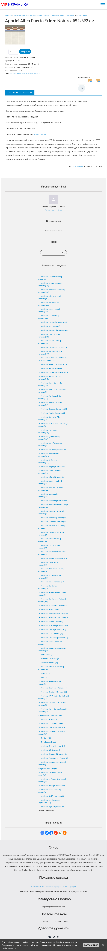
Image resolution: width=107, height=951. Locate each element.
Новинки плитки (37, 886)
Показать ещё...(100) (46, 810)
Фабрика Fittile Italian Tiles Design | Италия (53, 424)
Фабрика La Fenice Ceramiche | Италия (52, 780)
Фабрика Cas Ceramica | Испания (49, 587)
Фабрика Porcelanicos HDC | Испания (51, 533)
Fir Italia (46, 738)
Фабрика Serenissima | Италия (55, 613)
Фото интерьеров (53, 886)
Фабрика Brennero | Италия (54, 558)
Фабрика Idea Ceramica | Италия (49, 791)
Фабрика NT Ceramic (51, 750)
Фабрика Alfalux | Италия (53, 477)
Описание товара (20, 92)
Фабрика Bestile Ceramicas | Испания (51, 352)
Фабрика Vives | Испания (53, 785)
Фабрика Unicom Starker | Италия (50, 482)
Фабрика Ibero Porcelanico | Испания (50, 444)
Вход (60, 210)
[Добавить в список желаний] (98, 80)
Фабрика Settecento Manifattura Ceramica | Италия (52, 359)
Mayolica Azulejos (49, 742)
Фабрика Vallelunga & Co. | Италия (50, 397)
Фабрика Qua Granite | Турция (54, 758)
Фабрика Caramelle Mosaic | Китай (50, 774)
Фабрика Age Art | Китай (52, 807)
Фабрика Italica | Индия (47, 769)
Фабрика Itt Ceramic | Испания (48, 461)
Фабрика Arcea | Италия (52, 609)
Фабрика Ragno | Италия (53, 466)
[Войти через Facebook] (51, 833)
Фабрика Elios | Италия (52, 634)
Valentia (45, 673)
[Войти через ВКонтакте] (47, 833)
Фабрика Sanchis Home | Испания (49, 342)
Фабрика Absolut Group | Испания (49, 377)
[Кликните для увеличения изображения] (15, 34)
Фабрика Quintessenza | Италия (49, 438)
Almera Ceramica (49, 663)
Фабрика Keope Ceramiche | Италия (50, 643)
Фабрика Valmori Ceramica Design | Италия (53, 506)
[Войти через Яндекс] (56, 833)
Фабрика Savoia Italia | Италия (48, 495)
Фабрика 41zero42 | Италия (54, 501)
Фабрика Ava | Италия (51, 326)
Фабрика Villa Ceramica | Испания (49, 297)
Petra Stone (47, 655)
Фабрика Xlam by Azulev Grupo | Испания (52, 570)
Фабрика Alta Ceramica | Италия (49, 682)
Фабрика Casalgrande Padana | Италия (52, 600)
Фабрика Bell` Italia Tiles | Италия (49, 418)
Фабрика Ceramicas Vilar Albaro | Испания (52, 553)
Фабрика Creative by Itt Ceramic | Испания (52, 703)
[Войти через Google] (60, 833)
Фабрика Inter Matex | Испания (48, 431)
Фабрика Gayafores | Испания (55, 617)
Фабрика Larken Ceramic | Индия (50, 278)
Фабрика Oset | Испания (52, 582)
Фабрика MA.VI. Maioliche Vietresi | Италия (53, 697)
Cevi (44, 677)
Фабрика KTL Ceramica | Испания (49, 576)
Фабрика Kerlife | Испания (52, 796)
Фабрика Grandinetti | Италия (54, 605)
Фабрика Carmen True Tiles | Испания (51, 512)
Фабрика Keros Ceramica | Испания (50, 472)
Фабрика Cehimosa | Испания (54, 688)
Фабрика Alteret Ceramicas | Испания (51, 668)
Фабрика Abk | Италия (52, 368)
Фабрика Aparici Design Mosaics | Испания (52, 649)
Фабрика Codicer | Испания (54, 372)
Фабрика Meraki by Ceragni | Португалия (50, 801)
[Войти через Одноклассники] (65, 833)
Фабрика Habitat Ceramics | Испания (50, 403)
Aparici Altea (40, 134)
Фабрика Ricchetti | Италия (54, 518)
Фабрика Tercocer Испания (54, 522)
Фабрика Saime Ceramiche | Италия (50, 384)
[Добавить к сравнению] (81, 88)
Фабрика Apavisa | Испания (54, 413)
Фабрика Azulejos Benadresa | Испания (51, 527)
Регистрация (50, 210)
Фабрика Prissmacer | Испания (50, 715)
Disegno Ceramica (49, 719)
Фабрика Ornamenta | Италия (54, 723)
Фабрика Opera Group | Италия (49, 310)
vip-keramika (78, 166)
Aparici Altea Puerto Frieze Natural (25, 73)
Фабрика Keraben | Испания (54, 692)
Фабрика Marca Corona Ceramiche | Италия (53, 710)
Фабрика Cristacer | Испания (54, 754)
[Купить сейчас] (89, 80)
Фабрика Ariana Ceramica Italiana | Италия (53, 593)
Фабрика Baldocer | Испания (55, 330)
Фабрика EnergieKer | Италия (54, 347)
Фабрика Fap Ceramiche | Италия (49, 546)
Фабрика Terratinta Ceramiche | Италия (52, 732)
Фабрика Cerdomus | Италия (54, 638)
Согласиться (91, 945)
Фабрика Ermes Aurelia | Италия (49, 563)
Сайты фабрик (69, 886)
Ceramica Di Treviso (50, 659)
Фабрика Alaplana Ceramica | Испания (51, 489)
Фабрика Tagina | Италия (53, 727)
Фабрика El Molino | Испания (54, 625)
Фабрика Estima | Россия (53, 746)
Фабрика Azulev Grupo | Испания (49, 304)
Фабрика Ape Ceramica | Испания (49, 455)
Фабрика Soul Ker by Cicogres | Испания (52, 390)
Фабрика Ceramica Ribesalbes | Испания (52, 763)
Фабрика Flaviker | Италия (53, 621)
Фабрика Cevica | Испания (53, 629)
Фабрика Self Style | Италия (53, 449)
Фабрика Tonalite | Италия (54, 322)
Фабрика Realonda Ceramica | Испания (51, 291)
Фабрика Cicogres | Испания (54, 409)
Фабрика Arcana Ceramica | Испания (50, 284)
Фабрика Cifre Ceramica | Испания (49, 335)
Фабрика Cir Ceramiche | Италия (49, 540)
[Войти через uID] (42, 833)
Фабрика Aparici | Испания (54, 364)
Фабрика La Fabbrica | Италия (48, 317)
